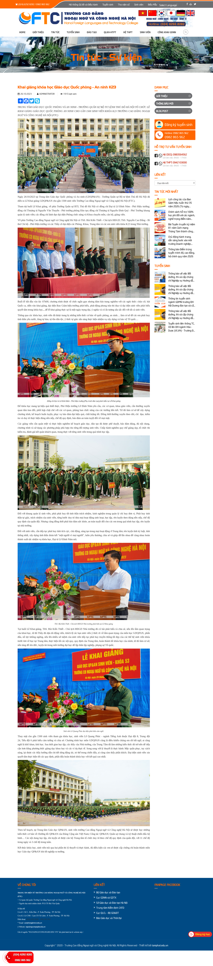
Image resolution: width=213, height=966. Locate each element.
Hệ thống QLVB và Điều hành (83, 4)
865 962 (47, 919)
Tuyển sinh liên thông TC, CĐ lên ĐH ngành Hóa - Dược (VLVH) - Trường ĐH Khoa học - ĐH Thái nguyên (181, 326)
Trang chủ (97, 47)
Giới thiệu (38, 32)
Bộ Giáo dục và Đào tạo (108, 892)
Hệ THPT (128, 32)
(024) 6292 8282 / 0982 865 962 (33, 4)
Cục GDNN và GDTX (106, 897)
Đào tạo (92, 32)
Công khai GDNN (167, 32)
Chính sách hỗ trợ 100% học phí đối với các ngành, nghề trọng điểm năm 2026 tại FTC (181, 215)
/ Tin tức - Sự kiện (112, 47)
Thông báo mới (164, 103)
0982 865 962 (22, 960)
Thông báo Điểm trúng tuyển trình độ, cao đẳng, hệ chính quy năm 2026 (181, 252)
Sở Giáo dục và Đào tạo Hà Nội (111, 902)
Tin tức (55, 32)
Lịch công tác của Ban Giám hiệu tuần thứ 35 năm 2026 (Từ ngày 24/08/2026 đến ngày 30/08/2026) (180, 202)
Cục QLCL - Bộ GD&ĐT (107, 912)
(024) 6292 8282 (22, 954)
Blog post (162, 110)
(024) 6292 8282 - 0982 (35, 919)
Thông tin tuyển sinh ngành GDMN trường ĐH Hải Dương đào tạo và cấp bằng (181, 301)
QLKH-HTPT (110, 32)
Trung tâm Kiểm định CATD (110, 907)
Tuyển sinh (107, 4)
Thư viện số (124, 4)
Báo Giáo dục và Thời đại (108, 917)
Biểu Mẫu (152, 4)
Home (22, 32)
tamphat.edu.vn (160, 945)
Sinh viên (138, 4)
